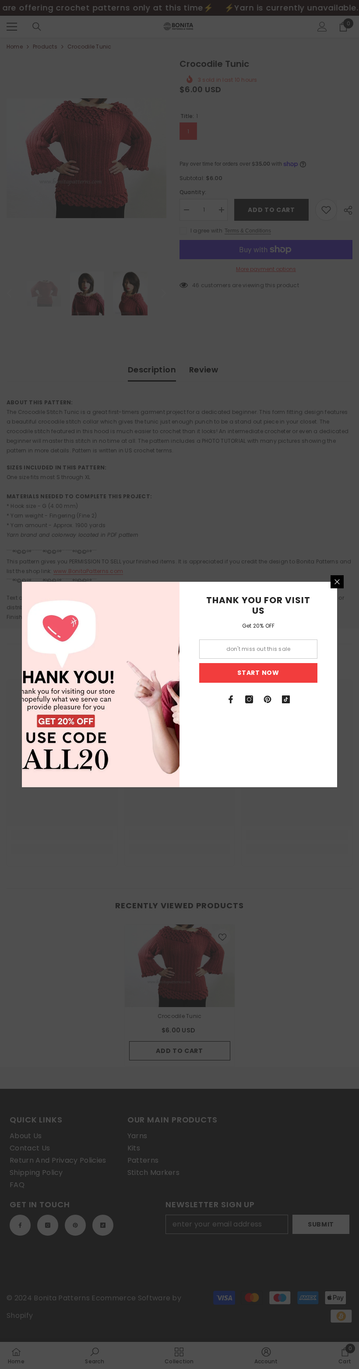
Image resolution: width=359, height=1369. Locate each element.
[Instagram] (249, 699)
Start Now (258, 672)
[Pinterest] (267, 699)
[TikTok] (286, 699)
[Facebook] (231, 699)
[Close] (337, 581)
